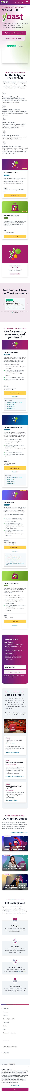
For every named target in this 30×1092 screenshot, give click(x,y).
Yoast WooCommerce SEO (13, 427)
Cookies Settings (15, 1085)
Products (6, 1041)
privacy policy (12, 677)
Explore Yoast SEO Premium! (14, 33)
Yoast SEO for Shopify (11, 216)
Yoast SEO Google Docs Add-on (14, 402)
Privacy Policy (17, 1081)
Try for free (14, 236)
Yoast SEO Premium (11, 173)
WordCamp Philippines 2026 (14, 762)
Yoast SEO (15, 268)
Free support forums (15, 967)
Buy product (13, 393)
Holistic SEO (7, 836)
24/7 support (15, 926)
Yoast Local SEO (11, 404)
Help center (15, 946)
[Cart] (19, 2)
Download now (14, 274)
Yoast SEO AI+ (9, 502)
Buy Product (14, 195)
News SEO (17, 563)
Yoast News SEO (11, 406)
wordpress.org (21, 971)
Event (7, 760)
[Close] (28, 1067)
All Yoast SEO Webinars (12, 752)
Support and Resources (10, 1046)
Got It (15, 1089)
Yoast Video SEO (11, 408)
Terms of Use (20, 1071)
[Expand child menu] (1, 1046)
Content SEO (7, 855)
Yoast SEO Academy (15, 986)
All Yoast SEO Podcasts (11, 800)
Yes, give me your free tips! (15, 672)
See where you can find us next (14, 776)
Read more (15, 396)
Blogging (7, 874)
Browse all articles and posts (19, 832)
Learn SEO (6, 1052)
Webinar (8, 738)
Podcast (8, 784)
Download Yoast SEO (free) (13, 38)
